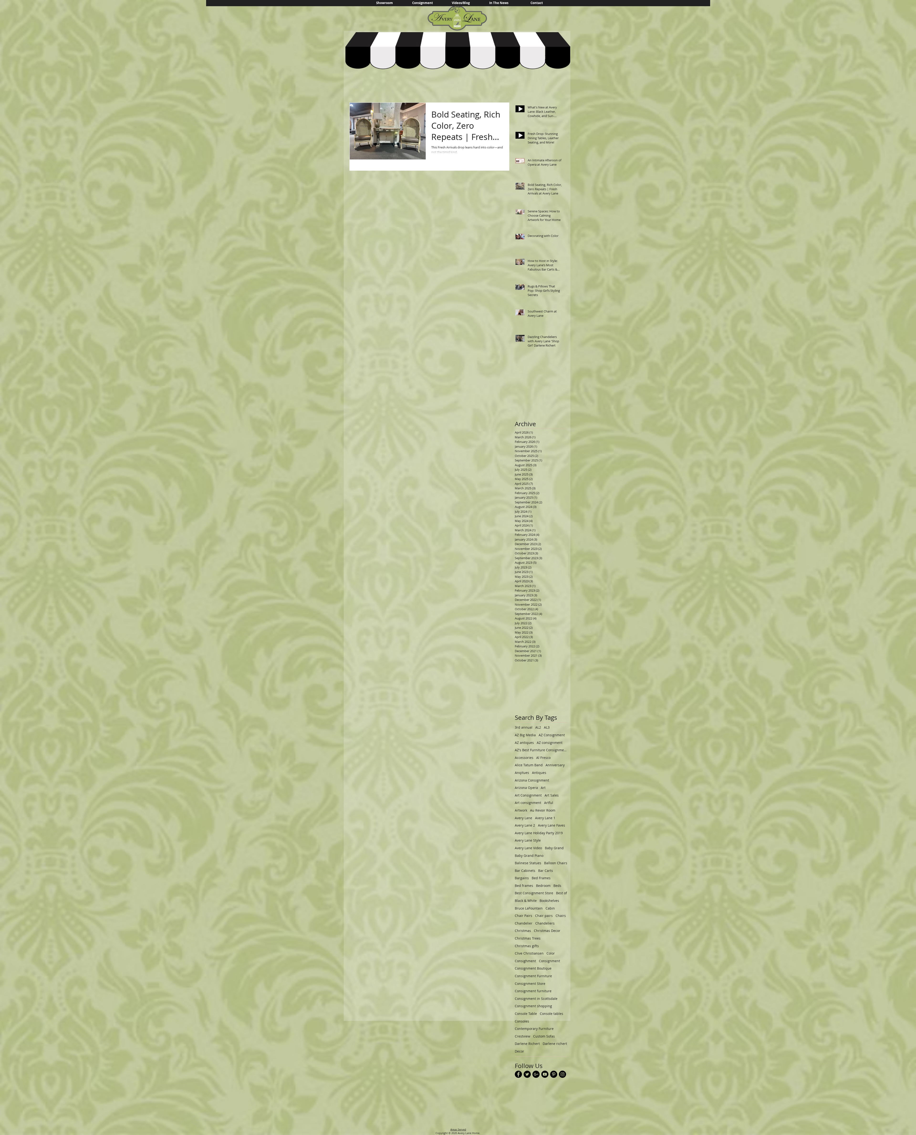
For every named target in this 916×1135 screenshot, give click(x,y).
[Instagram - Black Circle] (562, 1074)
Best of (561, 893)
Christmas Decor (547, 930)
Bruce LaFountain (529, 908)
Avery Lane (523, 818)
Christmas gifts (527, 946)
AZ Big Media (525, 735)
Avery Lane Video (528, 848)
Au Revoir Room (542, 810)
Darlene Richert (527, 1043)
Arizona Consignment (532, 780)
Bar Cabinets (525, 870)
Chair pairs (544, 915)
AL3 (547, 727)
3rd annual (523, 727)
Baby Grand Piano (529, 855)
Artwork (521, 810)
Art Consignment (528, 795)
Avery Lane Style (528, 840)
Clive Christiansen (529, 953)
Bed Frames (541, 878)
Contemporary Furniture (534, 1028)
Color (550, 953)
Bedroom (543, 885)
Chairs (561, 915)
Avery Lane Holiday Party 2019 (539, 833)
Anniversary (555, 765)
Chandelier (523, 923)
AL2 (538, 727)
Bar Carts (545, 870)
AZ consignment (549, 742)
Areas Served (458, 1129)
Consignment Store (530, 983)
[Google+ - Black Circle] (536, 1074)
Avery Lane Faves (551, 825)
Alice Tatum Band (529, 765)
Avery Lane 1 (545, 818)
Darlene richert (555, 1043)
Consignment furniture (533, 991)
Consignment (549, 961)
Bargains (522, 878)
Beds (557, 885)
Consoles (522, 1021)
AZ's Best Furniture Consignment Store (541, 750)
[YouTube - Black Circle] (544, 1074)
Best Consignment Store (534, 893)
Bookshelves (549, 900)
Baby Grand (554, 848)
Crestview (522, 1036)
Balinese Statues (528, 863)
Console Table (526, 1013)
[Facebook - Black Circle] (518, 1074)
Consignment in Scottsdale (536, 998)
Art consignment (528, 802)
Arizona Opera (526, 787)
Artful (548, 802)
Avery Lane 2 (525, 825)
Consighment (525, 961)
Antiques (539, 772)
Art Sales (552, 795)
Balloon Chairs (555, 863)
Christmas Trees (528, 938)
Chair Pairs (523, 915)
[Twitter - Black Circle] (527, 1074)
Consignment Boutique (533, 968)
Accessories (524, 757)
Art (543, 787)
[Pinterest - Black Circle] (553, 1074)
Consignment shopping (533, 1006)
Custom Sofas (544, 1036)
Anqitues (522, 772)
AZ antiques (524, 742)
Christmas (523, 930)
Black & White (526, 900)
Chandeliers (545, 923)
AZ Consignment (552, 735)
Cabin (550, 908)
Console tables (551, 1013)
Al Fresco (543, 757)
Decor (519, 1051)
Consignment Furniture (533, 976)
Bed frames (524, 885)
